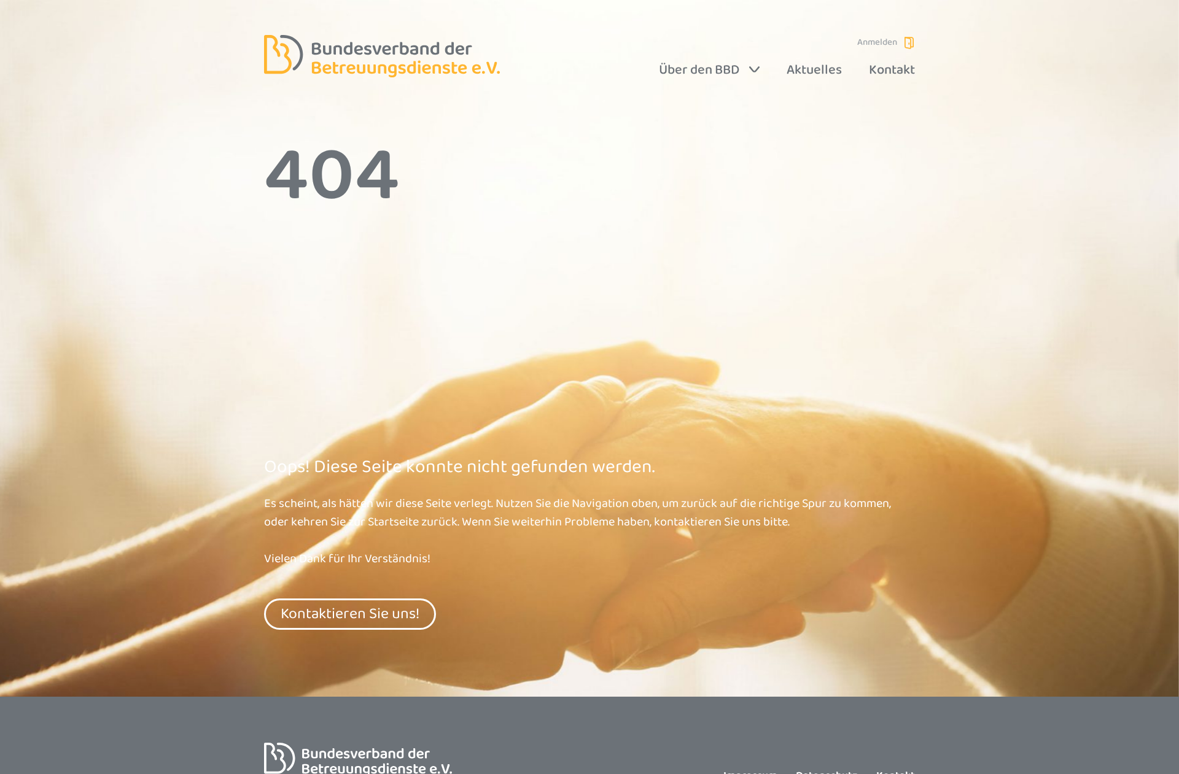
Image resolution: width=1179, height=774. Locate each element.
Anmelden (877, 42)
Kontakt (892, 70)
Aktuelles (814, 70)
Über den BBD (699, 70)
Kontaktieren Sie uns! (350, 614)
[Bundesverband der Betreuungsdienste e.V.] (382, 56)
